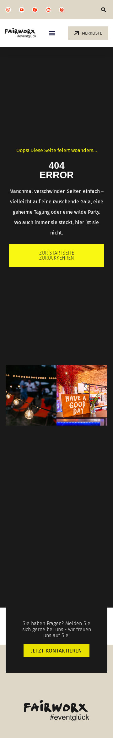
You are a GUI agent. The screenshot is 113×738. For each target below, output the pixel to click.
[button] (103, 9)
